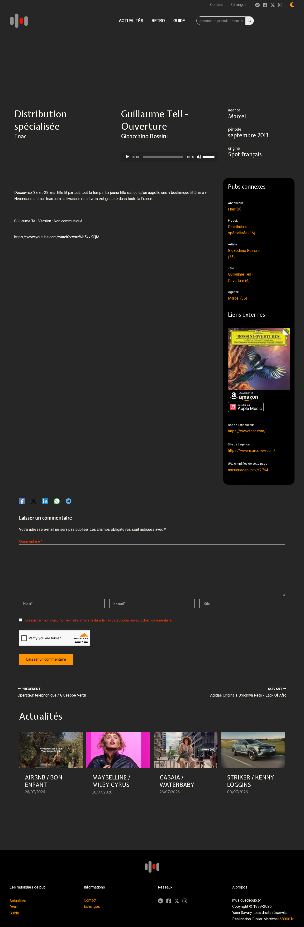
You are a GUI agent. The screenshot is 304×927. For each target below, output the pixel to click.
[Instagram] (280, 5)
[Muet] (198, 156)
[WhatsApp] (57, 501)
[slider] (209, 156)
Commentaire (30, 541)
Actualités (18, 900)
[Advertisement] (152, 67)
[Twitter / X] (272, 5)
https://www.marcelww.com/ (251, 450)
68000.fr (287, 919)
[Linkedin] (45, 501)
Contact (90, 900)
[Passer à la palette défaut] (292, 4)
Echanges (92, 906)
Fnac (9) (234, 209)
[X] (176, 900)
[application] (169, 157)
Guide (14, 913)
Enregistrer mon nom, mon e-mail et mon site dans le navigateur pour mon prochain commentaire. (98, 620)
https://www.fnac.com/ (247, 431)
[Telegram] (68, 501)
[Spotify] (257, 5)
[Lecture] (127, 156)
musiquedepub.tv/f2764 (248, 470)
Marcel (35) (237, 298)
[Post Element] (51, 766)
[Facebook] (265, 5)
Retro (14, 907)
